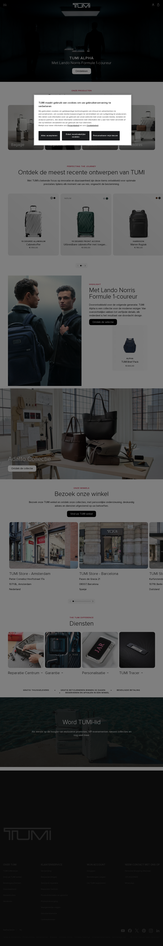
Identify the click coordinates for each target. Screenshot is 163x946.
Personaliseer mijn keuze (105, 136)
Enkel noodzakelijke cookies (75, 135)
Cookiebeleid (92, 126)
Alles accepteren (49, 136)
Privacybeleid (73, 126)
